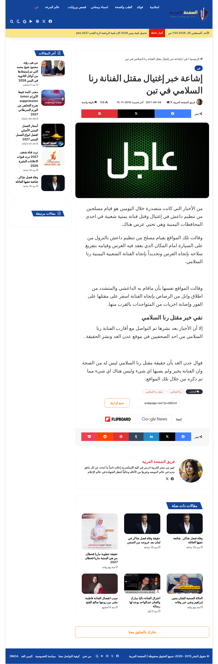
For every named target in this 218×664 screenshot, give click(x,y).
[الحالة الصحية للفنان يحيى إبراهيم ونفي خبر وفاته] (185, 584)
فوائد (140, 7)
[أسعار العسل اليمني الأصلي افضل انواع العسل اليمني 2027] (53, 135)
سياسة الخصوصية (45, 656)
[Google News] (154, 419)
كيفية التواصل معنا (69, 656)
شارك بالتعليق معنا (142, 632)
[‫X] (167, 478)
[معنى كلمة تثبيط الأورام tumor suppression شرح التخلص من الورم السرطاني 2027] (53, 98)
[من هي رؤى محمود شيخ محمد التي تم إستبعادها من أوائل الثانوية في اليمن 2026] (53, 68)
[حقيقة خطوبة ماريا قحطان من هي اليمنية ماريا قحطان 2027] (100, 531)
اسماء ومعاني (99, 7)
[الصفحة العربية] (189, 14)
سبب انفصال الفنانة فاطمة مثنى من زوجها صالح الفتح (101, 600)
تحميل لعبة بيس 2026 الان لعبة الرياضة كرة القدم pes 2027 (108, 33)
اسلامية (154, 7)
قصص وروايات (77, 7)
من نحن (86, 656)
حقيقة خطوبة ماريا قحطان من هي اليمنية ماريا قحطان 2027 (101, 558)
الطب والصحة (123, 7)
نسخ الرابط (117, 403)
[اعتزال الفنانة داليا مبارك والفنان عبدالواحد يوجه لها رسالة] (142, 584)
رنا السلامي (175, 391)
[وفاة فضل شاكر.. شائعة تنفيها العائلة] (185, 523)
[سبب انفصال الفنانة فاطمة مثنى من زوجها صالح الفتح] (100, 584)
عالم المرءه (52, 7)
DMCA (14, 656)
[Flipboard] (118, 419)
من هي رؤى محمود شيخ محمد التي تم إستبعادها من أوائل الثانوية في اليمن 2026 (27, 71)
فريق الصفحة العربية (184, 102)
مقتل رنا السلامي (154, 391)
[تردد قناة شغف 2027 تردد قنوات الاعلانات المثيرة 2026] (53, 158)
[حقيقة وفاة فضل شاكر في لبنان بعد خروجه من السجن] (142, 523)
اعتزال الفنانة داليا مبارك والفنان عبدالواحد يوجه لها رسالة (144, 602)
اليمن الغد (27, 656)
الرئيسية (195, 59)
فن (36, 7)
